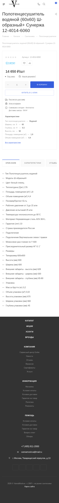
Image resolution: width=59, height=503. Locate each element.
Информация (29, 381)
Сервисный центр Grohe (29, 352)
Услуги (29, 332)
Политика (29, 402)
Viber (44, 467)
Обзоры (29, 436)
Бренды (29, 337)
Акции (29, 326)
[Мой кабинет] (49, 4)
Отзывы (29, 360)
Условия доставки (29, 394)
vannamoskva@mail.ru (31, 452)
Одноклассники (37, 467)
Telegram (23, 467)
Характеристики (32, 163)
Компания (29, 347)
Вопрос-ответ (29, 433)
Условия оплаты (29, 390)
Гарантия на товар (29, 398)
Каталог (29, 321)
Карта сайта (30, 486)
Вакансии (29, 364)
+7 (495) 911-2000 (30, 446)
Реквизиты (29, 406)
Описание (11, 163)
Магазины (30, 387)
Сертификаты (29, 368)
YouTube (30, 467)
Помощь (29, 415)
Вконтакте (16, 467)
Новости (29, 356)
